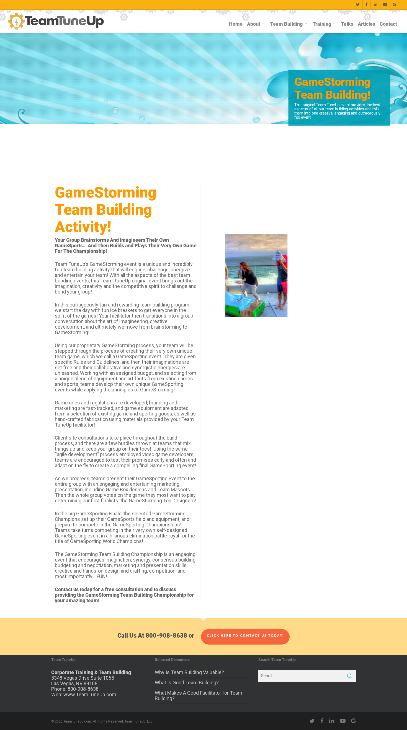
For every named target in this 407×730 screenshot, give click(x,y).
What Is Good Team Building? (187, 682)
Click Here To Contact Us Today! (245, 637)
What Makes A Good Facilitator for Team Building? (198, 695)
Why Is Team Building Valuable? (189, 672)
